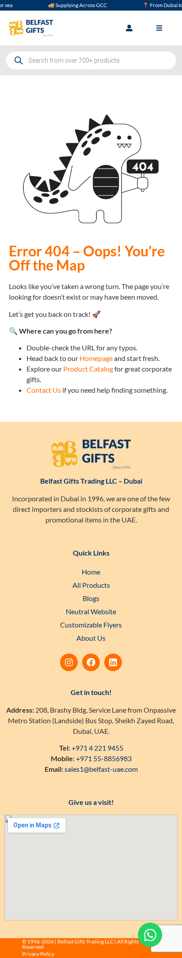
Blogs (91, 598)
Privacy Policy (38, 953)
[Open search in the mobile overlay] (91, 60)
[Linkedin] (113, 662)
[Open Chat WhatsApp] (150, 935)
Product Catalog (88, 368)
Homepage (96, 358)
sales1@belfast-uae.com (101, 769)
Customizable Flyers (91, 624)
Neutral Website (91, 611)
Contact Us (44, 390)
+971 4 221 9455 (97, 748)
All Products (91, 585)
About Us (91, 638)
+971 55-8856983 (104, 758)
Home (91, 571)
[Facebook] (91, 662)
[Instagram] (69, 662)
